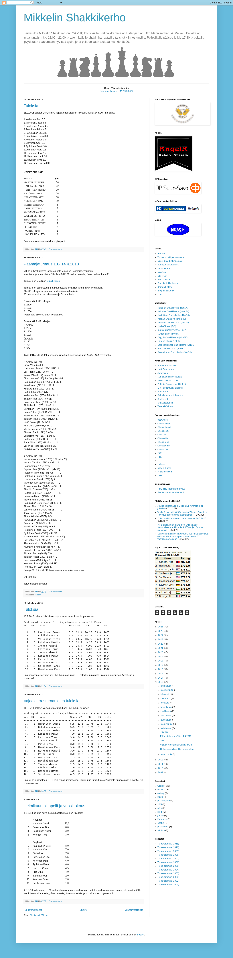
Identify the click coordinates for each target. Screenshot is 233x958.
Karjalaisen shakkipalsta (169, 376)
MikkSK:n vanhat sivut (168, 380)
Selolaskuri (163, 391)
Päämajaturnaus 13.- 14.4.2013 (51, 264)
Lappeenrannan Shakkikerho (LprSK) (176, 345)
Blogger (140, 934)
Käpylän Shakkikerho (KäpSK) (172, 337)
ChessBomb (163, 445)
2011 (161, 764)
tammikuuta (167, 754)
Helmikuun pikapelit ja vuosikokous (54, 806)
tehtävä (161, 830)
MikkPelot (162, 276)
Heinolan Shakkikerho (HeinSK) (173, 311)
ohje (159, 808)
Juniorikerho (163, 268)
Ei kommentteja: (56, 249)
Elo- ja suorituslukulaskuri (170, 388)
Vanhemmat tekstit (134, 910)
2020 (161, 652)
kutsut (38, 595)
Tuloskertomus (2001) (168, 881)
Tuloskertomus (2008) (168, 855)
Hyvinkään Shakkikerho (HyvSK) (173, 315)
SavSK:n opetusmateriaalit (170, 492)
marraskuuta (167, 690)
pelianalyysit (163, 800)
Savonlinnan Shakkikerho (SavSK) (174, 352)
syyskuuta (166, 698)
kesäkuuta (166, 711)
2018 (161, 660)
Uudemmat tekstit (33, 910)
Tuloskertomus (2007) (168, 858)
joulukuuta (166, 686)
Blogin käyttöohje (166, 290)
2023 (161, 639)
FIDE (159, 457)
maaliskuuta (167, 724)
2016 (161, 669)
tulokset (161, 786)
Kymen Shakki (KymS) (168, 334)
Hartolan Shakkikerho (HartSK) (172, 308)
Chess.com (163, 431)
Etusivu (83, 910)
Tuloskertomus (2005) (168, 866)
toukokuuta (166, 715)
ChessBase (163, 442)
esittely (160, 793)
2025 (161, 631)
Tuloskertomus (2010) (168, 847)
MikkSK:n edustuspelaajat (170, 261)
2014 (161, 678)
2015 (161, 673)
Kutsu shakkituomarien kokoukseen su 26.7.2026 (181, 518)
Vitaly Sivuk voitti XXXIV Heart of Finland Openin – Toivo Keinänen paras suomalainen (182, 513)
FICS (159, 453)
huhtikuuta (166, 720)
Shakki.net (162, 399)
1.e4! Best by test (165, 369)
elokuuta (165, 702)
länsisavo (162, 819)
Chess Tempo (164, 423)
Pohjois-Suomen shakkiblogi (171, 384)
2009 (161, 772)
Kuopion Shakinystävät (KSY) (172, 330)
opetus (160, 823)
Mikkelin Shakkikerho (75, 17)
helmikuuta (166, 728)
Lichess (161, 464)
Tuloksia (31, 106)
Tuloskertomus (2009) (168, 851)
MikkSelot (162, 272)
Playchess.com (164, 471)
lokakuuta (166, 694)
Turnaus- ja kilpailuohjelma (170, 257)
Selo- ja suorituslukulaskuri (170, 395)
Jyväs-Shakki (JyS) (166, 326)
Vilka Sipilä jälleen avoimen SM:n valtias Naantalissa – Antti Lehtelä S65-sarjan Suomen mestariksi (180, 527)
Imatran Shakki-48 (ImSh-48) (171, 319)
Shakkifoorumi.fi (165, 403)
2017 (161, 665)
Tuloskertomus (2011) (168, 843)
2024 (161, 635)
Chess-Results (164, 427)
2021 (161, 648)
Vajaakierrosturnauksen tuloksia (51, 701)
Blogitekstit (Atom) (39, 915)
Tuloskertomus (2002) (168, 877)
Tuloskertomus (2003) (168, 873)
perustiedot (163, 826)
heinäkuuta (166, 707)
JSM (159, 804)
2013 (161, 682)
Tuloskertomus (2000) (168, 884)
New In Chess (164, 468)
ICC (159, 460)
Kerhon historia (165, 287)
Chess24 (161, 434)
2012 (161, 759)
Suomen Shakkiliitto (167, 365)
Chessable (162, 438)
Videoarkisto (163, 279)
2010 (161, 768)
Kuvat (160, 294)
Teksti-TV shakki (165, 406)
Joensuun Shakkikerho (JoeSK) (173, 322)
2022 (161, 644)
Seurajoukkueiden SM (168, 264)
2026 (161, 626)
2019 (161, 656)
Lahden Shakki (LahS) (168, 341)
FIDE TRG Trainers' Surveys (171, 489)
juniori (160, 815)
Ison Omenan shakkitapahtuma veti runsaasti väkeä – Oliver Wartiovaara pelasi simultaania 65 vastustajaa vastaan (182, 536)
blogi (159, 812)
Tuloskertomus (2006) (168, 862)
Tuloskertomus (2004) (168, 869)
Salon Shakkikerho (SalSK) (170, 348)
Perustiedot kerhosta (167, 283)
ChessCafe (163, 449)
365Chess (162, 420)
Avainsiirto (162, 373)
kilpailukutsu (53, 281)
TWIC (160, 475)
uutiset (160, 789)
